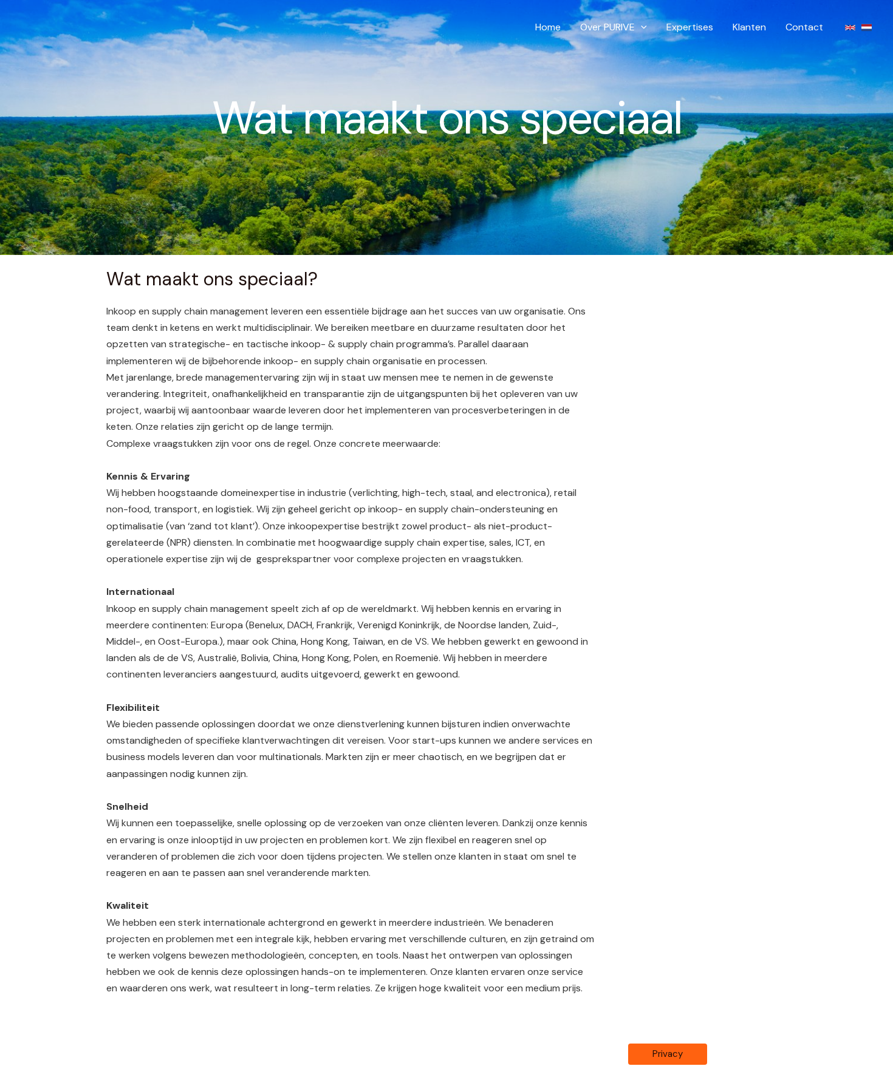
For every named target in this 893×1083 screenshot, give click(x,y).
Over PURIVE (607, 27)
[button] (641, 27)
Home (548, 27)
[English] (850, 27)
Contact (804, 27)
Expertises (689, 27)
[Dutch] (866, 27)
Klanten (749, 27)
